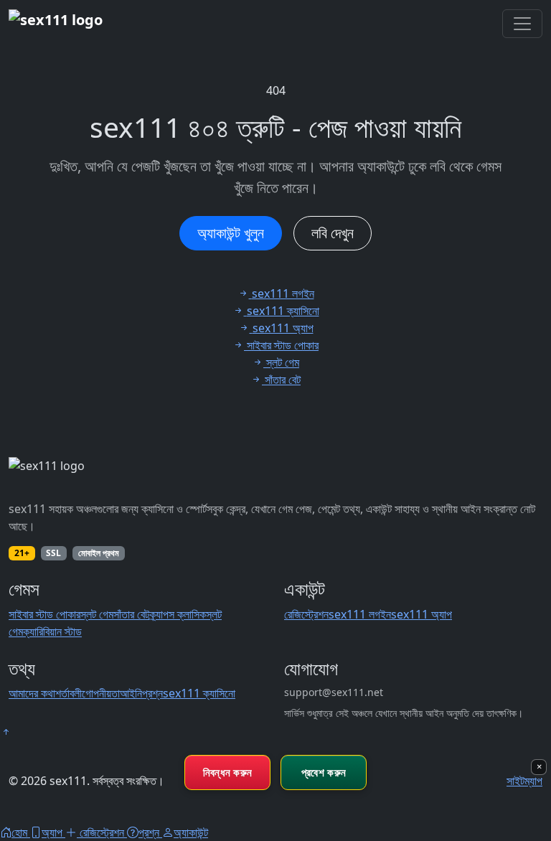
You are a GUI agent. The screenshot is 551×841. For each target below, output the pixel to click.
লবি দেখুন (332, 233)
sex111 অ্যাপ (421, 614)
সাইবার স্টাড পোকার (44, 614)
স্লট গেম (96, 614)
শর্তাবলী (68, 693)
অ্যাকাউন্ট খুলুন (230, 233)
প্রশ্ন (152, 693)
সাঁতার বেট (131, 614)
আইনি (131, 693)
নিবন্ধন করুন (228, 772)
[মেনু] (522, 23)
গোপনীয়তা (101, 693)
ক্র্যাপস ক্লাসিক (177, 614)
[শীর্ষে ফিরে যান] (5, 732)
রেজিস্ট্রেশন (306, 614)
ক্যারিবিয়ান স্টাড (52, 631)
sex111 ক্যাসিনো (199, 693)
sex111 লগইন (360, 614)
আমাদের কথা (32, 693)
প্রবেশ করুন (323, 772)
